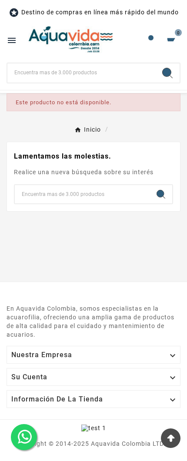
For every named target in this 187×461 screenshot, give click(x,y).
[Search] (167, 73)
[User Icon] (151, 40)
